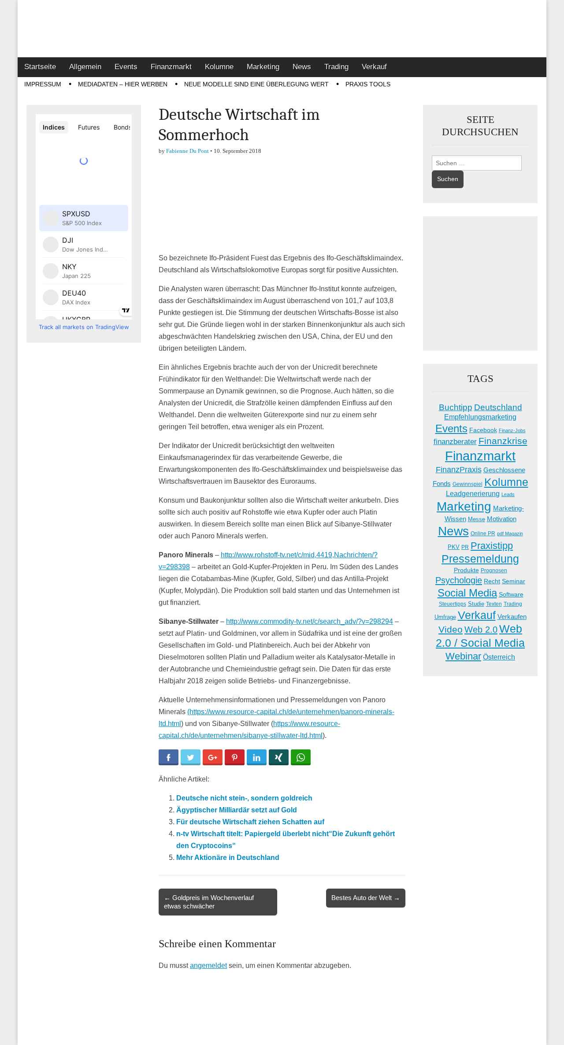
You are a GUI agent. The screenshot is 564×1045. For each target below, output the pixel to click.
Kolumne (219, 67)
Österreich (499, 657)
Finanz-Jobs (512, 430)
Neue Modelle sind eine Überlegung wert (256, 84)
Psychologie (458, 580)
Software (511, 594)
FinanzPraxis (459, 469)
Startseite (40, 67)
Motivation (501, 518)
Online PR (483, 533)
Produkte (466, 570)
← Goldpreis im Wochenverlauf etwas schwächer (209, 901)
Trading (336, 67)
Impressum (42, 84)
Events (126, 67)
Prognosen (494, 570)
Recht (492, 581)
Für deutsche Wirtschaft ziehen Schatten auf (250, 822)
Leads (508, 494)
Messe (476, 519)
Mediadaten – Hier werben (122, 84)
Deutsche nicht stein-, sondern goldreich (244, 798)
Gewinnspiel (467, 484)
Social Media (467, 593)
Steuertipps (452, 604)
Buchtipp (455, 407)
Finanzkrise (503, 441)
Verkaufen (512, 616)
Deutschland (498, 407)
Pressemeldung (480, 559)
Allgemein (85, 67)
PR (465, 547)
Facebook (483, 430)
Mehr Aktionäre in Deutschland (227, 857)
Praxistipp (492, 545)
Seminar (513, 581)
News (302, 67)
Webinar (463, 656)
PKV (454, 547)
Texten (494, 604)
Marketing (263, 67)
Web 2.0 (480, 629)
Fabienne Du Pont (187, 151)
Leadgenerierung (473, 493)
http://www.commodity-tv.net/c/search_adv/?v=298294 (309, 621)
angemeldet (208, 965)
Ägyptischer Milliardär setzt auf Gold (236, 810)
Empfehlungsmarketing (480, 417)
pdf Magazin (510, 533)
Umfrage (445, 617)
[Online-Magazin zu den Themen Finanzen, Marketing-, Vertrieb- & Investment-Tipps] (282, 28)
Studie (476, 603)
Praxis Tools (367, 84)
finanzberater (455, 441)
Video (450, 629)
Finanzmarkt (171, 67)
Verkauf (374, 67)
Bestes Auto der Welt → (365, 897)
